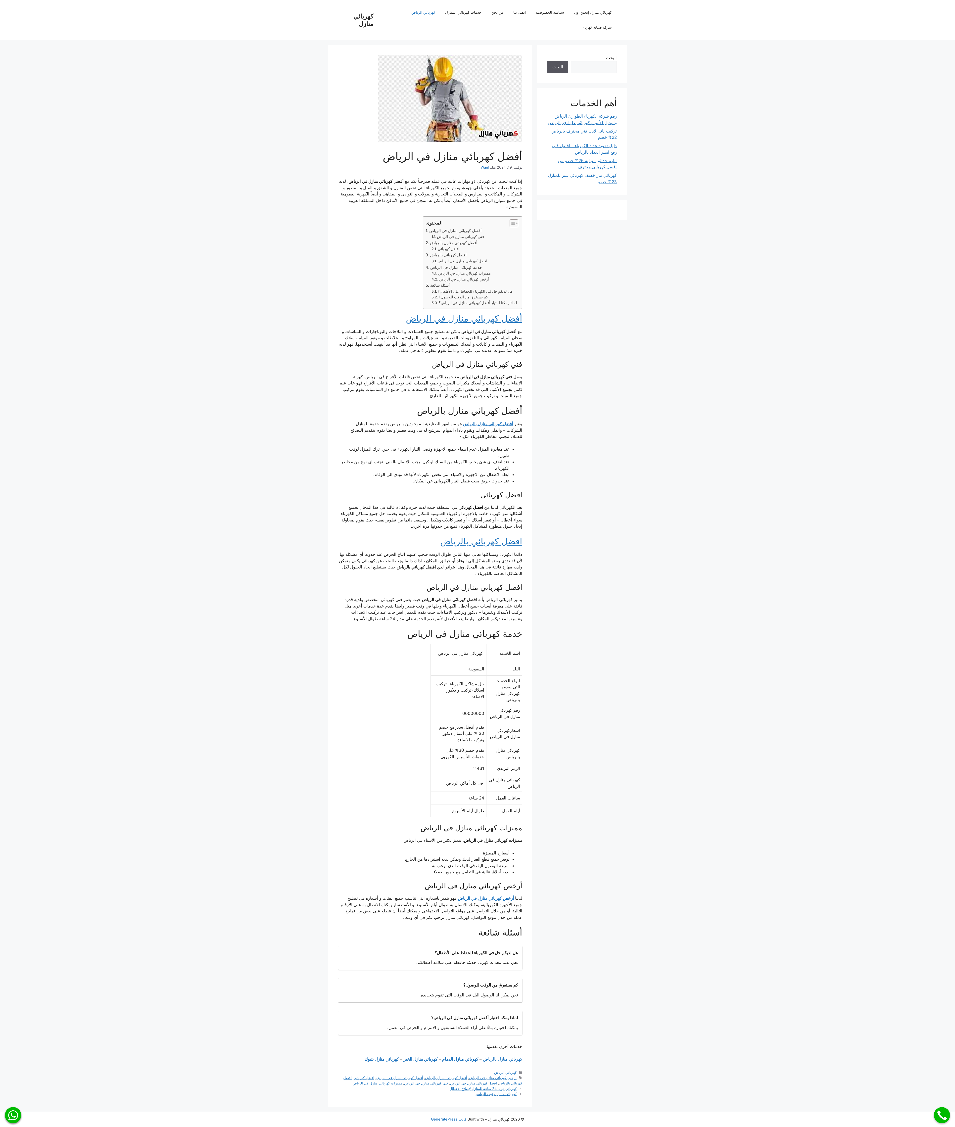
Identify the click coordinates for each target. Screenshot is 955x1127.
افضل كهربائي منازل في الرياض (462, 261)
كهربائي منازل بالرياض (502, 1059)
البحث (611, 57)
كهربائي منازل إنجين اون (593, 12)
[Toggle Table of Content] (511, 223)
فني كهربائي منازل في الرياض (460, 237)
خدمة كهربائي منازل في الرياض (456, 267)
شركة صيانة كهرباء (597, 27)
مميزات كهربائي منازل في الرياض (464, 273)
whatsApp (13, 1115)
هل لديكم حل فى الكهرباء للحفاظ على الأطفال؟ (475, 291)
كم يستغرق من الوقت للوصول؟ (463, 297)
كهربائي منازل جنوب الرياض (496, 1094)
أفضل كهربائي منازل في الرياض (455, 230)
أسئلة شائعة (440, 285)
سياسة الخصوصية (550, 12)
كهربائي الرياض (423, 12)
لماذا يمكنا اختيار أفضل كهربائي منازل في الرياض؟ (478, 303)
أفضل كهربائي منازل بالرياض (453, 242)
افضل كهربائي (448, 249)
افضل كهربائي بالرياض (448, 254)
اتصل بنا (519, 12)
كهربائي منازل (363, 19)
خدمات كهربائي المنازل (463, 12)
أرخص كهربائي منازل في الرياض (464, 279)
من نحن (497, 12)
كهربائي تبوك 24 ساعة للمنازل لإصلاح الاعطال (483, 1088)
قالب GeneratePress (449, 1119)
